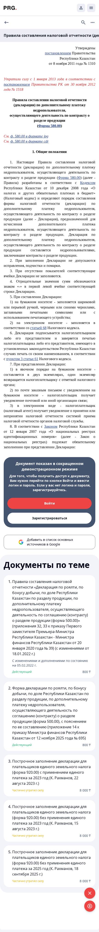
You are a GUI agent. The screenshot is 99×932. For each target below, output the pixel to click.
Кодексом (87, 183)
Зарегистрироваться (49, 518)
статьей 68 (38, 328)
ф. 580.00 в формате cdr (29, 141)
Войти (49, 503)
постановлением (58, 53)
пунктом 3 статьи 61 (22, 359)
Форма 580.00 (69, 178)
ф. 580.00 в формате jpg (29, 136)
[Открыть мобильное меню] (91, 8)
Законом (50, 426)
